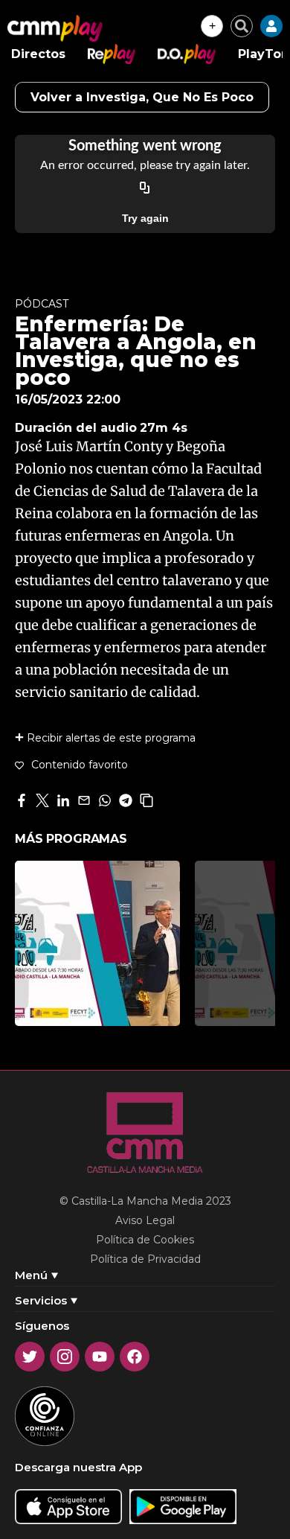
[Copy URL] (145, 188)
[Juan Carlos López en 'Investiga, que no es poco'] (97, 943)
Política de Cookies (145, 1239)
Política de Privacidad (145, 1259)
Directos (38, 54)
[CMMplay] (55, 28)
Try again (145, 218)
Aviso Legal (145, 1220)
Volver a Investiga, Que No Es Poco (142, 97)
